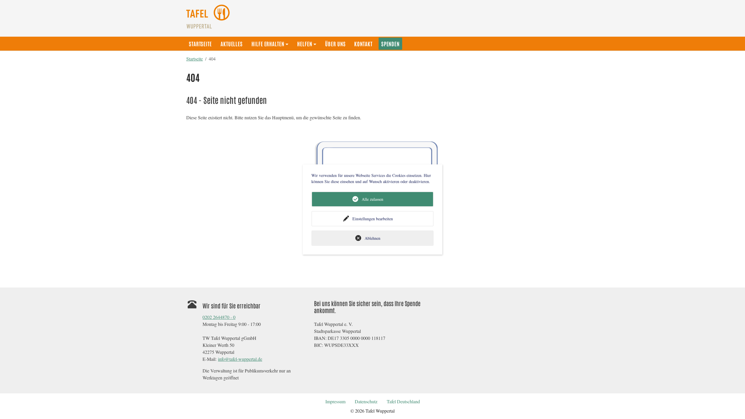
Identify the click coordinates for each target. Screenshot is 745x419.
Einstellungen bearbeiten (372, 218)
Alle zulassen (372, 199)
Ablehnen (372, 238)
